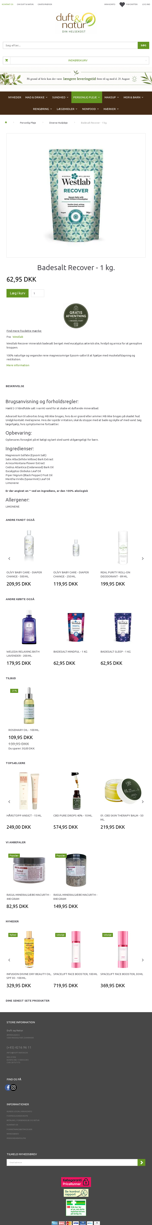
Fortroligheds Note (17, 1116)
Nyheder (12, 921)
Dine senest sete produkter (27, 1000)
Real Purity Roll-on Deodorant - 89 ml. (115, 574)
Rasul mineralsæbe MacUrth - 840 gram (75, 896)
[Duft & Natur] (76, 22)
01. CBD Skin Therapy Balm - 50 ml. (121, 817)
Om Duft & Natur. (25, 4)
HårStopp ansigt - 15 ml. (24, 815)
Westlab (18, 336)
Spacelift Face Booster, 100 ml (75, 974)
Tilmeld (141, 1162)
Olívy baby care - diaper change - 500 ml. (24, 574)
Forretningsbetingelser (19, 1129)
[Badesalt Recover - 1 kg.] (76, 194)
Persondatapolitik (16, 1138)
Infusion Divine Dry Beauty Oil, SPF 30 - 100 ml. (28, 975)
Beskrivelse (15, 386)
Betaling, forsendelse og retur (23, 1120)
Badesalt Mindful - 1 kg (70, 651)
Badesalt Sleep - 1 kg (115, 651)
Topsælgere (15, 763)
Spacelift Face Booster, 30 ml (121, 974)
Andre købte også (20, 599)
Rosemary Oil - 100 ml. (23, 729)
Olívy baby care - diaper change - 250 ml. (71, 574)
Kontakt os (7, 4)
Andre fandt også (20, 519)
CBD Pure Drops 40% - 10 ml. (72, 815)
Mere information (17, 365)
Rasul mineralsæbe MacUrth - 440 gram (28, 896)
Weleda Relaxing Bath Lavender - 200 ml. (22, 653)
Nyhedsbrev (13, 1134)
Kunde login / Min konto (19, 1111)
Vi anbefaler (16, 842)
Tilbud (11, 678)
